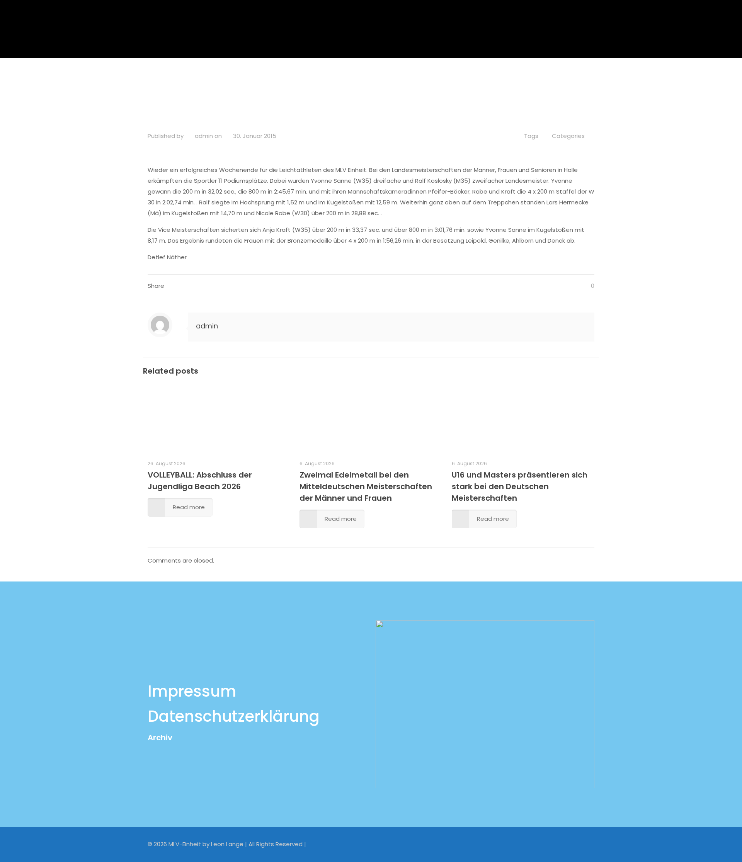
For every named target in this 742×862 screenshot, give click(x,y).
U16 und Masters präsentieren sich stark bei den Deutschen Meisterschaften (519, 486)
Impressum (192, 691)
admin (204, 136)
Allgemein (317, 79)
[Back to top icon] (586, 843)
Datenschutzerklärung (234, 716)
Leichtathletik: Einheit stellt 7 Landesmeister (411, 79)
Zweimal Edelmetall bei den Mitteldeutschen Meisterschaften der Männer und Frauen (366, 486)
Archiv (160, 737)
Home (277, 79)
